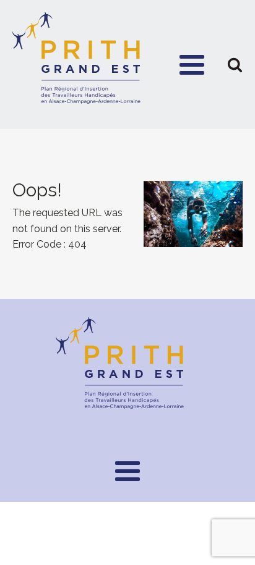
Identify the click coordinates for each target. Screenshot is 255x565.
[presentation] (127, 214)
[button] (235, 64)
